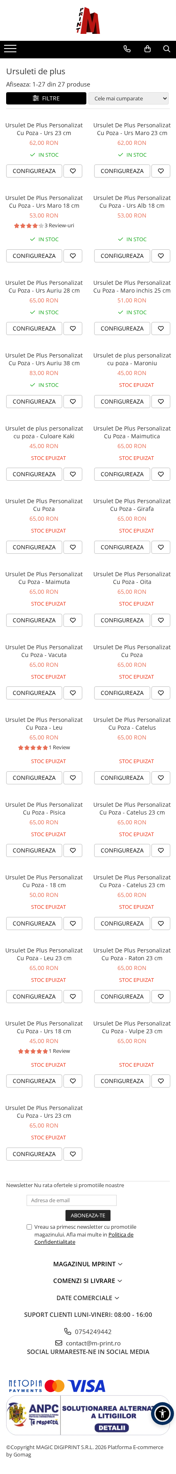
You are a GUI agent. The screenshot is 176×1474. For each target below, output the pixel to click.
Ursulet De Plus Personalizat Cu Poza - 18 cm (44, 881)
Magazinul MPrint (85, 1264)
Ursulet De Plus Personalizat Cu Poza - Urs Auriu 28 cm (44, 286)
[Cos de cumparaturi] (147, 49)
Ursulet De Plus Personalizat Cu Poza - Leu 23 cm (44, 954)
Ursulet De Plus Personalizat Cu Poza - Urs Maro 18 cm (44, 201)
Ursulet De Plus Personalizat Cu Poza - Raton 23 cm (132, 954)
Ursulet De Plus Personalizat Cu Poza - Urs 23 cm (44, 129)
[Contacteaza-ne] (127, 49)
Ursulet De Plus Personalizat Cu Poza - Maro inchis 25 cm (132, 286)
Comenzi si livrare (85, 1280)
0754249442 (92, 1331)
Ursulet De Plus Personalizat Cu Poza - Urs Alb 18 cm (132, 201)
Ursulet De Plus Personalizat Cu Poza (44, 505)
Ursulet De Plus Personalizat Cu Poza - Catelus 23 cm (132, 808)
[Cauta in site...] (167, 49)
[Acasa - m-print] (88, 20)
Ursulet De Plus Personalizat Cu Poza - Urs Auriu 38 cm (44, 359)
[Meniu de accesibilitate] (162, 1413)
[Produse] (11, 51)
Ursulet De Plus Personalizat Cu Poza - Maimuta (44, 578)
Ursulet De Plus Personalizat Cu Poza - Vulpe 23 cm (132, 1027)
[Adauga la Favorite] (72, 171)
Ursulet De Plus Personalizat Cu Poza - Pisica (44, 808)
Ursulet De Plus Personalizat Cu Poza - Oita (132, 578)
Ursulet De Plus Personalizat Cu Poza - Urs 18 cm (44, 1027)
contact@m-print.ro (92, 1343)
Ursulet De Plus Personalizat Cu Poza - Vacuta (44, 651)
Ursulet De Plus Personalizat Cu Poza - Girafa (132, 505)
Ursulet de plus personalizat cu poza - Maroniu (132, 359)
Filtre (49, 98)
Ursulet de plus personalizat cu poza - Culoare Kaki (44, 432)
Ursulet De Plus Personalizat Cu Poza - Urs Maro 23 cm (132, 129)
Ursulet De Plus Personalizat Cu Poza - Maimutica (132, 432)
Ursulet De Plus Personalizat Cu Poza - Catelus (132, 723)
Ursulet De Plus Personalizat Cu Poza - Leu (44, 723)
